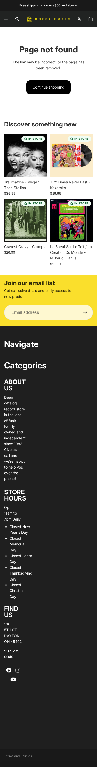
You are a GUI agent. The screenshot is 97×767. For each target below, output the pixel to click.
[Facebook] (9, 670)
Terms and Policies (18, 756)
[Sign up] (85, 312)
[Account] (79, 19)
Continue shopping (48, 87)
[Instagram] (18, 670)
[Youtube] (13, 679)
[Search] (17, 19)
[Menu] (6, 19)
